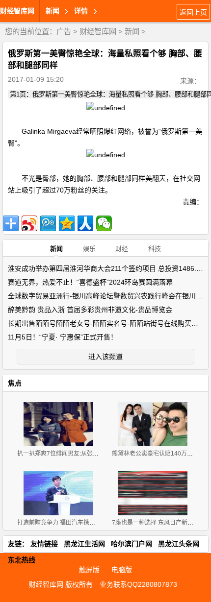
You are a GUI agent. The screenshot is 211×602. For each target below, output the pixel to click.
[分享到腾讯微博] (48, 223)
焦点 (15, 383)
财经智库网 (17, 11)
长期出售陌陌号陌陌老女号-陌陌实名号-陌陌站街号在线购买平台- (108, 323)
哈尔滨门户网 (131, 544)
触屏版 (89, 570)
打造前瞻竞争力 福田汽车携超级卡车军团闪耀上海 (82, 522)
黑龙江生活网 (84, 544)
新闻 (132, 31)
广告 (63, 31)
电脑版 (121, 570)
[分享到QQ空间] (67, 223)
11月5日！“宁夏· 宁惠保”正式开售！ (62, 337)
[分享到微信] (104, 223)
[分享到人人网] (85, 223)
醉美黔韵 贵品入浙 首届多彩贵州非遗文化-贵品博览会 (90, 309)
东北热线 (21, 560)
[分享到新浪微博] (29, 223)
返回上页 (193, 12)
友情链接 (44, 544)
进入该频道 (105, 357)
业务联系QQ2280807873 (138, 584)
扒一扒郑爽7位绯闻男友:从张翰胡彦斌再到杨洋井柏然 (87, 453)
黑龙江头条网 (178, 544)
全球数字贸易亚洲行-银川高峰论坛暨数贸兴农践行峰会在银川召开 (109, 296)
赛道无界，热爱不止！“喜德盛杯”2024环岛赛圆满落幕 (90, 282)
